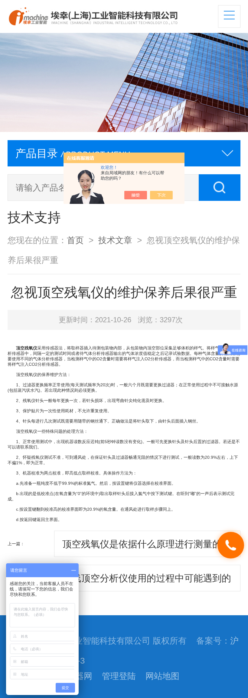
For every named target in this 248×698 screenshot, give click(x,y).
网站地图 (162, 676)
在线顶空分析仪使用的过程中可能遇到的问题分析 (146, 582)
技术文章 (115, 240)
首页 (75, 240)
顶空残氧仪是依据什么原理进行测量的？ (146, 544)
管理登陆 (119, 676)
